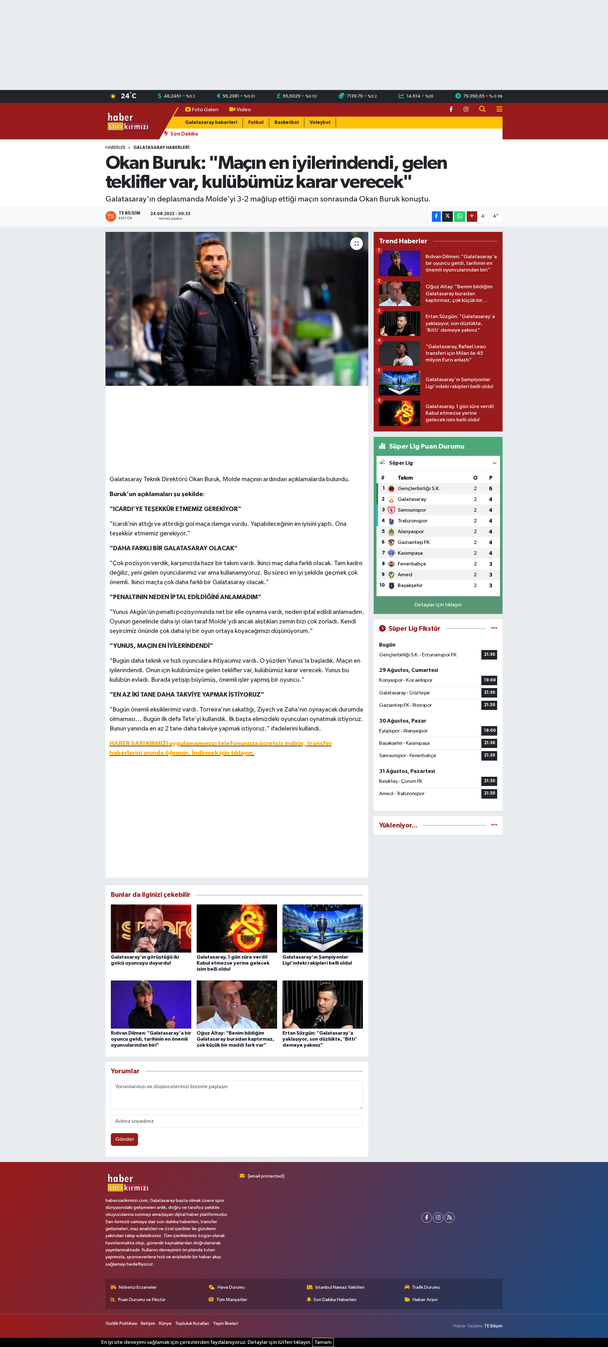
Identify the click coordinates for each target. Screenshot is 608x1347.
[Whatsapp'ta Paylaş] (459, 216)
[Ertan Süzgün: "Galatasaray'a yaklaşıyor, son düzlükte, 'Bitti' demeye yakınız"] (322, 1004)
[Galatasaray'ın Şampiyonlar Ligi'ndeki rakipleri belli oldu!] (322, 928)
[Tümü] (494, 825)
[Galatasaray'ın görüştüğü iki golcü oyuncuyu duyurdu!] (151, 928)
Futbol (255, 122)
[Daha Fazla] (472, 216)
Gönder (124, 1139)
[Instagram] (438, 1217)
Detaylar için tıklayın (438, 605)
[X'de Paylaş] (447, 216)
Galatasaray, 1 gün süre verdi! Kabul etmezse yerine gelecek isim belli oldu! (233, 963)
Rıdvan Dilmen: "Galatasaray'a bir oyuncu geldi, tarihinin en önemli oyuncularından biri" (151, 1039)
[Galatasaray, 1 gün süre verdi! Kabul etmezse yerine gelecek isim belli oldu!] (237, 928)
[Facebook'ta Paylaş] (436, 216)
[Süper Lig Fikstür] (494, 628)
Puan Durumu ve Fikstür (142, 1299)
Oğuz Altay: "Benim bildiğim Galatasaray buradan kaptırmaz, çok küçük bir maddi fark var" (235, 1039)
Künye (165, 1323)
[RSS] (449, 1217)
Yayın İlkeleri (225, 1323)
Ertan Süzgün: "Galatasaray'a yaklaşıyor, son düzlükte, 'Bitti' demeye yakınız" (319, 1039)
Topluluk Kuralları (192, 1323)
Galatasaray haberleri (211, 122)
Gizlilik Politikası (121, 1323)
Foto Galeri (205, 109)
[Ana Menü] (497, 110)
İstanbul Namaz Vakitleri (339, 1287)
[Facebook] (426, 1217)
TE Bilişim (493, 1326)
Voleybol (320, 122)
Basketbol (287, 122)
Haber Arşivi (425, 1299)
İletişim (148, 1323)
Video (244, 109)
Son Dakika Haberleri (335, 1299)
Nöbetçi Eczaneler (138, 1287)
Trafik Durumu (426, 1287)
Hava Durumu (231, 1287)
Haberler (115, 147)
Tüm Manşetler (231, 1299)
